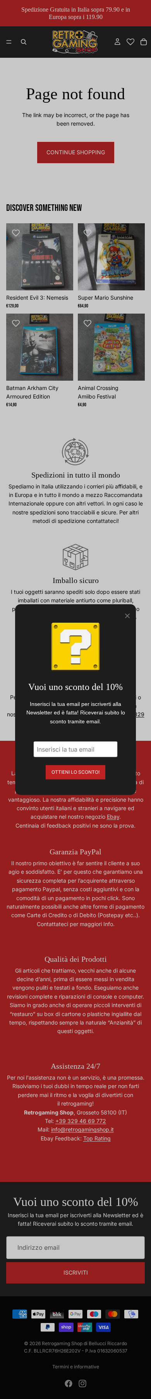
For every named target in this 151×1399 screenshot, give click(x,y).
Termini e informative (75, 1367)
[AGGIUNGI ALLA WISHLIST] (16, 233)
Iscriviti (75, 1272)
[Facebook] (68, 1383)
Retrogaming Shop (62, 1343)
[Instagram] (82, 1383)
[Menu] (9, 42)
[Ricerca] (23, 41)
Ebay (113, 816)
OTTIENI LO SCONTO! (75, 772)
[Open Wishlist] (130, 41)
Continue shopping (75, 152)
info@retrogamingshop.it (82, 1129)
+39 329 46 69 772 (80, 1121)
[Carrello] (143, 41)
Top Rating (97, 1138)
